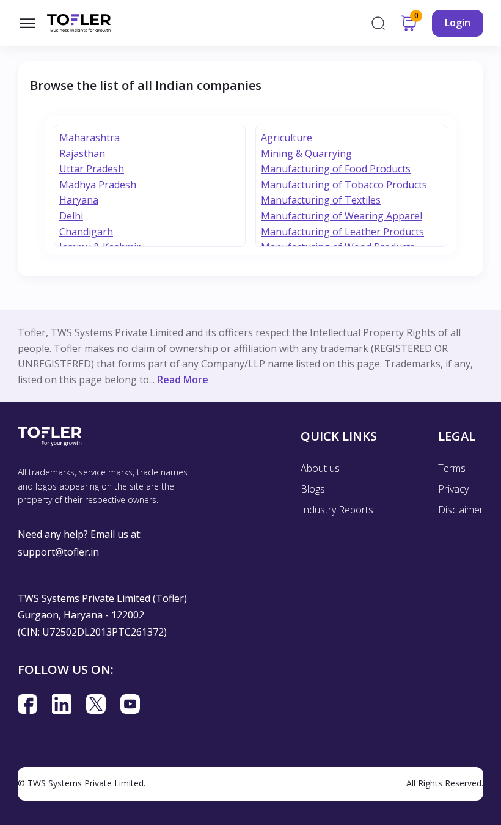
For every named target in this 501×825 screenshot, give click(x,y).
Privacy (453, 489)
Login (457, 22)
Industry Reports (337, 509)
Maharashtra (89, 137)
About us (320, 468)
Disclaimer (460, 509)
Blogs (313, 489)
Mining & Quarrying (306, 153)
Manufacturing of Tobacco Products (344, 184)
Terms (452, 468)
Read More (182, 379)
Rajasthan (82, 153)
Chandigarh (86, 231)
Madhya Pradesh (97, 184)
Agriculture (286, 137)
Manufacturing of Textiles (321, 200)
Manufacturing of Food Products (336, 168)
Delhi (71, 215)
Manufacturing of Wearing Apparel (341, 215)
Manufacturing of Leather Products (342, 231)
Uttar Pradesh (91, 168)
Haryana (78, 200)
